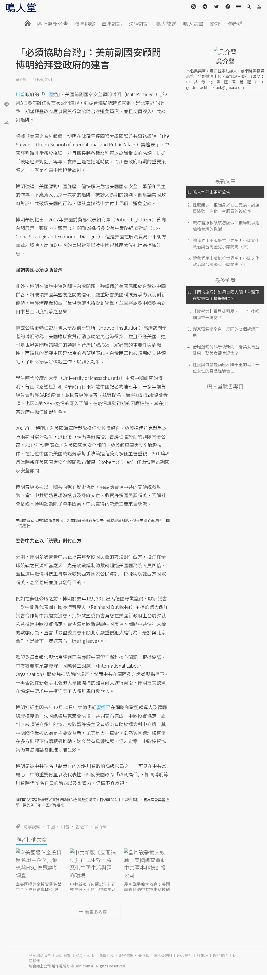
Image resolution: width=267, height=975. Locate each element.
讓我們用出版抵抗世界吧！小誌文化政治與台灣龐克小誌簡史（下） (226, 243)
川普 (65, 826)
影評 (215, 23)
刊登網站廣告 (40, 955)
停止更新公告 (52, 23)
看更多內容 (96, 912)
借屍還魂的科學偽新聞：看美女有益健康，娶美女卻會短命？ (226, 349)
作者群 (234, 23)
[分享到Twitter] (6, 87)
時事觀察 (84, 23)
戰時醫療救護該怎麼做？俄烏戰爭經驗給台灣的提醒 (226, 225)
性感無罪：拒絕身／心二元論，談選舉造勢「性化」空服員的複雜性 (226, 208)
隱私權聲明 (163, 955)
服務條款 (126, 955)
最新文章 (225, 181)
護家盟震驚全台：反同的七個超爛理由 (226, 332)
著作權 (143, 955)
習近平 (82, 826)
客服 (90, 955)
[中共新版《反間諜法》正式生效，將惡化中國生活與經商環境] (93, 864)
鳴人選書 (193, 23)
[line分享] (6, 104)
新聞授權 (106, 955)
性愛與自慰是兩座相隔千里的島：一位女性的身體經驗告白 (226, 367)
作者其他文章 (31, 839)
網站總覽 (63, 955)
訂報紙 (202, 955)
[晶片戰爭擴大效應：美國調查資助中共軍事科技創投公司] (147, 864)
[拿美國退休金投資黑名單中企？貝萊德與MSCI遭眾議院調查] (39, 864)
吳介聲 (21, 79)
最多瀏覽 (225, 280)
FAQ (79, 955)
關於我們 (220, 955)
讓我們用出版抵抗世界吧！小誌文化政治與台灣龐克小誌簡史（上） (226, 261)
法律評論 (139, 23)
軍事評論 (111, 23)
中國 (50, 826)
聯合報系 (184, 955)
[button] (6, 122)
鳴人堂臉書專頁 (225, 386)
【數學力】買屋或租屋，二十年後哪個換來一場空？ (226, 314)
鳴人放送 (166, 23)
